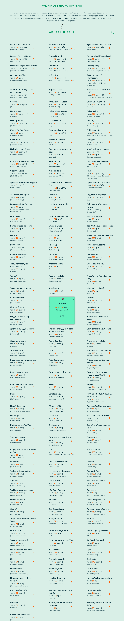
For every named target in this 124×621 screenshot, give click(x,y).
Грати (62, 316)
